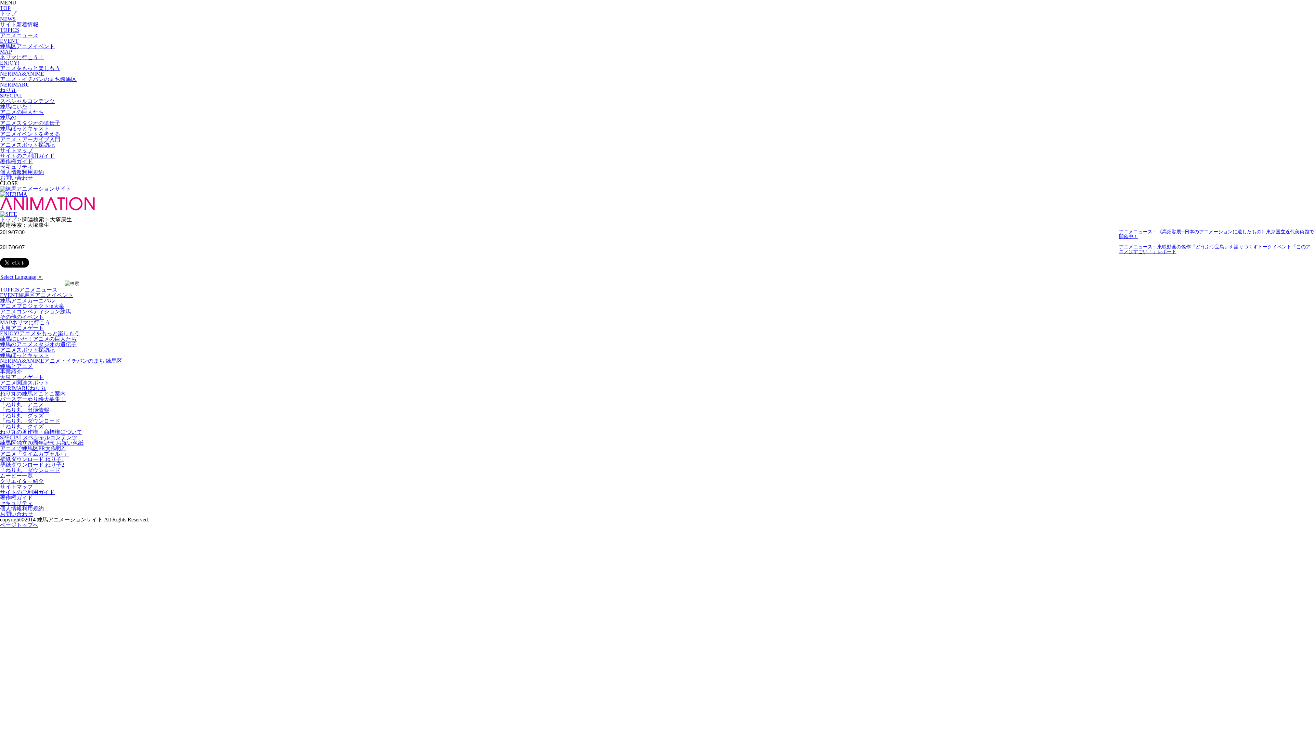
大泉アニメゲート (22, 328)
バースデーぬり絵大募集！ (33, 399)
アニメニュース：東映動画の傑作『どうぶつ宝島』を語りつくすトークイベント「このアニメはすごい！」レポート (1215, 249)
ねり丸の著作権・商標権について (41, 432)
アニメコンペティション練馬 (35, 311)
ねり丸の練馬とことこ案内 (33, 394)
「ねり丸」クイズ (22, 426)
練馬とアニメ (16, 366)
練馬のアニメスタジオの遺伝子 (38, 344)
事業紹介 (11, 372)
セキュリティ (16, 167)
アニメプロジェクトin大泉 (32, 306)
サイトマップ (16, 150)
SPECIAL (38, 437)
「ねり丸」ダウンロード (30, 421)
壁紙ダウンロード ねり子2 (32, 465)
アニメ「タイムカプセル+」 (34, 454)
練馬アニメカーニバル (27, 300)
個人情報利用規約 (22, 172)
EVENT (36, 295)
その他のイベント (22, 317)
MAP (28, 322)
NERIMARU (23, 388)
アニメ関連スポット (24, 383)
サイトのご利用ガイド (27, 156)
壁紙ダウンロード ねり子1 (32, 459)
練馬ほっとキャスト (24, 355)
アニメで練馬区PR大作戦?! (33, 448)
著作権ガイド (16, 161)
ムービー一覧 (16, 476)
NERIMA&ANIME (61, 361)
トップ (8, 219)
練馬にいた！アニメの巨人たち (38, 339)
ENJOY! (40, 333)
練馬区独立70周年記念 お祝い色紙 (41, 443)
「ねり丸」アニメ (22, 404)
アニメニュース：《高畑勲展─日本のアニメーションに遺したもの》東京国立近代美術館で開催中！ (1216, 234)
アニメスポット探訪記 (27, 350)
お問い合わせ (16, 178)
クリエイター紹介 (22, 481)
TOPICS (28, 290)
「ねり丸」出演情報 (24, 410)
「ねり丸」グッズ (22, 415)
